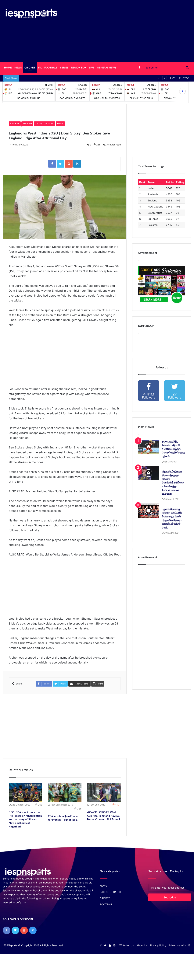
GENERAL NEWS (106, 67)
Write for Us (126, 945)
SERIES (64, 67)
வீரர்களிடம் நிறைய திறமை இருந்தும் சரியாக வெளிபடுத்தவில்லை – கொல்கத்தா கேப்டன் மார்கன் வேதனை (173, 483)
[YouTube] (24, 930)
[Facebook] (6, 930)
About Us (142, 945)
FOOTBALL (50, 67)
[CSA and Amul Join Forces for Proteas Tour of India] (64, 792)
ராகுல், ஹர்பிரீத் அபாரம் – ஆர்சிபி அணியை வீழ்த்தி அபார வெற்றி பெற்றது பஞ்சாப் (173, 449)
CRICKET (29, 67)
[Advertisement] (130, 30)
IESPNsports (10, 945)
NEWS (60, 123)
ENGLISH (27, 123)
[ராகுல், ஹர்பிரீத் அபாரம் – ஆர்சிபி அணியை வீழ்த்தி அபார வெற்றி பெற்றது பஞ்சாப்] (148, 447)
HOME (8, 67)
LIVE (91, 67)
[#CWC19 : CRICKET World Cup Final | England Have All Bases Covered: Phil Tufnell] (104, 792)
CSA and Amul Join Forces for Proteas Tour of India (63, 817)
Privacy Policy (158, 945)
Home (15, 111)
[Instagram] (33, 930)
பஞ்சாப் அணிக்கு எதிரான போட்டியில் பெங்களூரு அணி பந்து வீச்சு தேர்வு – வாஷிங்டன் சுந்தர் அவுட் (172, 518)
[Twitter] (15, 930)
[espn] (32, 14)
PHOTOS (184, 78)
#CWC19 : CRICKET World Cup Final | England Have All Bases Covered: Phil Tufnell (103, 815)
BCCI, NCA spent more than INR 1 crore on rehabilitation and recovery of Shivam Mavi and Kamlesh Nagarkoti (25, 819)
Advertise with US (179, 945)
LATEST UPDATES (44, 123)
